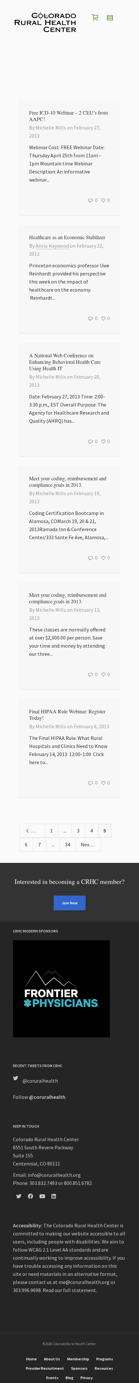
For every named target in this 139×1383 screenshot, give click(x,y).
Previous (37, 830)
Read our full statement (69, 1290)
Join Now (70, 902)
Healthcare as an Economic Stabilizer (67, 237)
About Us (52, 1358)
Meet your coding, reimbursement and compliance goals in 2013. (67, 481)
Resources (104, 1368)
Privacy (86, 1377)
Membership (78, 1358)
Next (86, 844)
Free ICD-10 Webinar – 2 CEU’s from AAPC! (68, 115)
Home (31, 1358)
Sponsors (79, 1368)
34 (67, 844)
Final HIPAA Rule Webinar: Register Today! (67, 714)
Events (52, 1377)
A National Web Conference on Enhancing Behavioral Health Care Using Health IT (65, 362)
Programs (104, 1358)
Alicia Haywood (52, 245)
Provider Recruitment (45, 1368)
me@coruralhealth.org (84, 1282)
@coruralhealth (40, 1080)
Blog (69, 1377)
